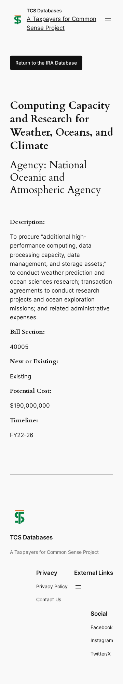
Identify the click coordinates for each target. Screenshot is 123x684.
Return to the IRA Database (46, 63)
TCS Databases (44, 10)
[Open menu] (108, 19)
